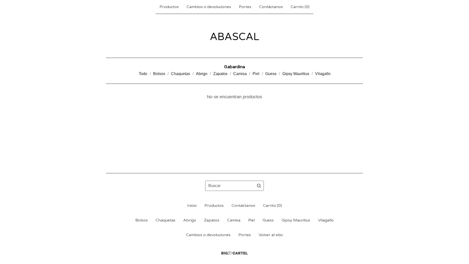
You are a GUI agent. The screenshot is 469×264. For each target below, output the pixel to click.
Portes (245, 6)
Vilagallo (322, 74)
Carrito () (300, 6)
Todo (143, 74)
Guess (271, 74)
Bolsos (159, 74)
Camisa (240, 74)
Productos (169, 6)
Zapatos (220, 74)
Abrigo (201, 74)
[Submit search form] (259, 186)
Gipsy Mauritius (295, 74)
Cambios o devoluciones (209, 6)
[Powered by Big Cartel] (234, 253)
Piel (256, 74)
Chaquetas (180, 74)
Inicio (192, 205)
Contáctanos (271, 6)
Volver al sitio (271, 234)
